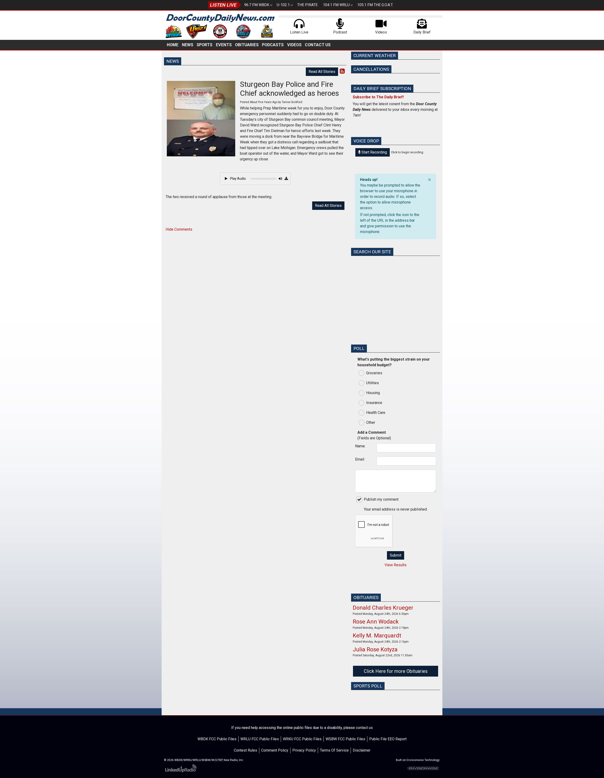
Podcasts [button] (273, 44)
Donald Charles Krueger (383, 607)
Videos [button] (294, 44)
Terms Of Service (334, 750)
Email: (360, 459)
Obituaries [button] (247, 44)
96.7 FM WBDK (256, 5)
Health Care (375, 412)
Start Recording (374, 152)
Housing (373, 393)
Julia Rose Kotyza (375, 649)
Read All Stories (322, 71)
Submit (395, 555)
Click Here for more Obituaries (396, 671)
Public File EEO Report (388, 739)
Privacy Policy (304, 750)
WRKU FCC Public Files (302, 739)
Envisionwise (415, 760)
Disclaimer (361, 750)
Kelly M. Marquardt (377, 635)
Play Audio (237, 178)
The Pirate (307, 5)
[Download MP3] (286, 179)
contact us (364, 727)
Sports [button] (204, 44)
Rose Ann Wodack (376, 621)
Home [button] (172, 44)
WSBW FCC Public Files (345, 739)
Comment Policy (274, 750)
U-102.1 (283, 5)
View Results (396, 565)
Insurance (374, 402)
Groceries (374, 373)
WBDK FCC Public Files (216, 739)
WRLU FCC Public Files (259, 739)
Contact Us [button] (318, 44)
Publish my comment (381, 499)
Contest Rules (245, 750)
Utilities (372, 383)
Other (370, 422)
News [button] (187, 44)
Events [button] (224, 44)
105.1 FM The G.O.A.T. (375, 5)
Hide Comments (179, 229)
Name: (360, 446)
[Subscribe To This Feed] (342, 71)
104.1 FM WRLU (336, 5)
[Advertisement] (395, 308)
